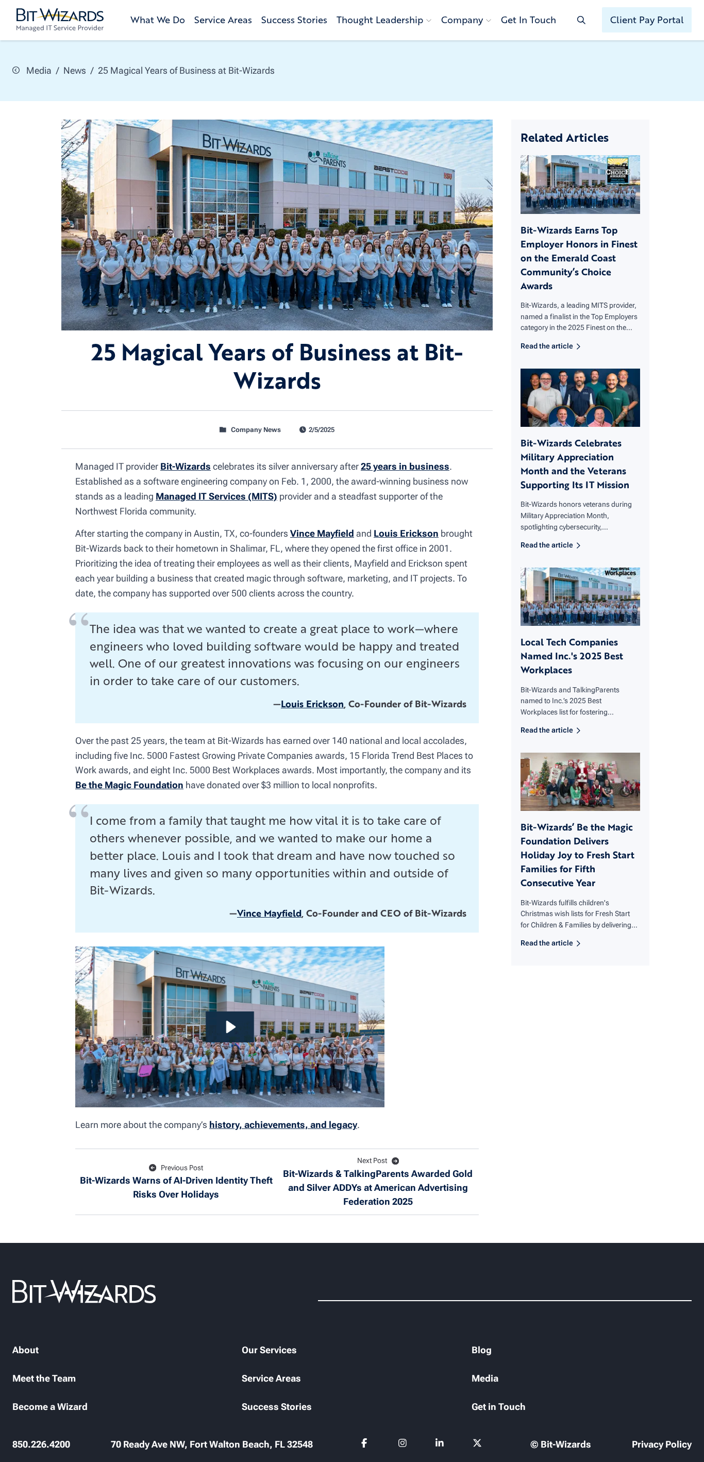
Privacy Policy (662, 1444)
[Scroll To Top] (20, 1441)
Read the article (547, 346)
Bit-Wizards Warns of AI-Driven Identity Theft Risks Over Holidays (176, 1182)
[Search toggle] (581, 19)
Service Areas (223, 19)
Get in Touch (499, 1406)
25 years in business (405, 466)
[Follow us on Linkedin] (439, 1445)
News (74, 70)
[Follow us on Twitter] (477, 1445)
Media (38, 70)
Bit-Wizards (185, 466)
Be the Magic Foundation (129, 784)
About (25, 1349)
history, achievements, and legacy (283, 1124)
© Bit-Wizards (560, 1444)
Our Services (269, 1349)
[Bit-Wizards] (60, 20)
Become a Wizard (50, 1406)
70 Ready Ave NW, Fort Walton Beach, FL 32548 (212, 1444)
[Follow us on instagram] (402, 1445)
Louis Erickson (406, 533)
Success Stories (294, 19)
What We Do (157, 19)
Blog (482, 1349)
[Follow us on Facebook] (365, 1445)
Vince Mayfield (322, 533)
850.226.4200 (41, 1444)
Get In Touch (528, 19)
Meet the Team (44, 1378)
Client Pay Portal (647, 19)
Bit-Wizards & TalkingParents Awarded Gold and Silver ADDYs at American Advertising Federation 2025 (378, 1181)
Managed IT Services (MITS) (216, 496)
